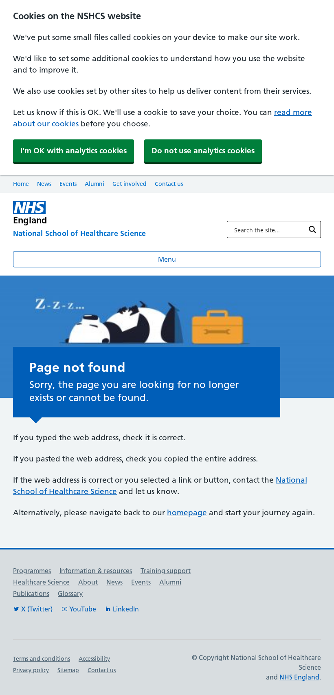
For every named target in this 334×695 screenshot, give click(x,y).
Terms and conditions (41, 658)
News (44, 184)
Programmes (32, 571)
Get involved (129, 184)
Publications (31, 593)
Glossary (70, 593)
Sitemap (68, 670)
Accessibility (94, 658)
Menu (167, 259)
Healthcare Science (41, 582)
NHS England (299, 677)
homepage (187, 512)
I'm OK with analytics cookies (73, 150)
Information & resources (95, 571)
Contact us (169, 184)
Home (21, 184)
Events (68, 184)
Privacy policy (31, 670)
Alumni (94, 184)
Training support (166, 571)
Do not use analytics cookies (203, 150)
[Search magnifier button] (312, 229)
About (88, 582)
